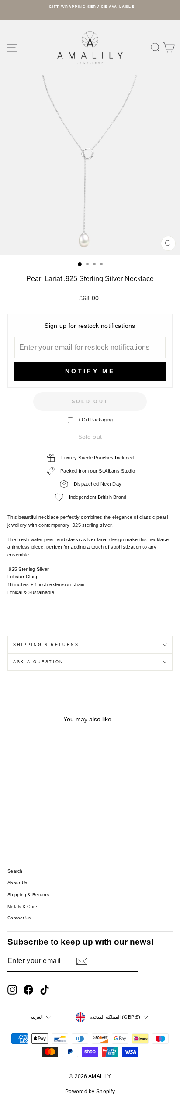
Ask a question (38, 662)
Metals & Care (22, 906)
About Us (17, 882)
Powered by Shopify (90, 1092)
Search (15, 871)
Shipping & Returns (46, 645)
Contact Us (19, 917)
